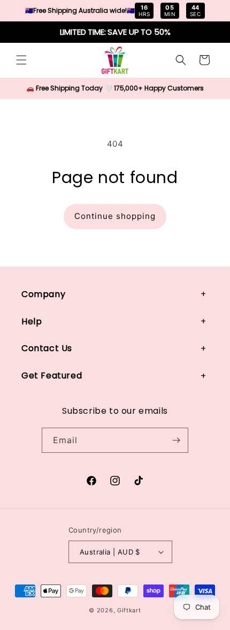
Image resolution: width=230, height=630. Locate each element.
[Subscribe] (176, 440)
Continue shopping (115, 216)
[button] (21, 60)
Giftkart (129, 610)
